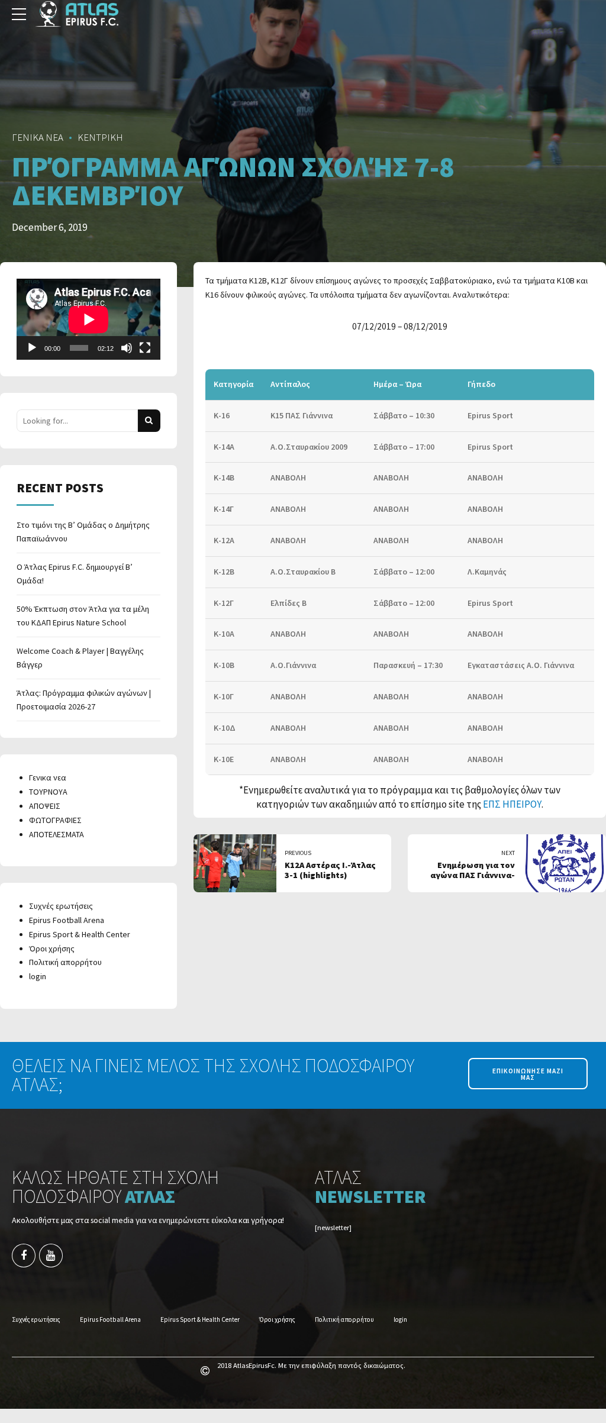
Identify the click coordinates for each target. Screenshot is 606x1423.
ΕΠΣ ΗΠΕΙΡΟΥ (512, 804)
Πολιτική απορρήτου (65, 962)
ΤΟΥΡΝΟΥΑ (48, 791)
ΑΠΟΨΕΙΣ (44, 806)
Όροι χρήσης (52, 948)
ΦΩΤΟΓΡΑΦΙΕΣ (55, 820)
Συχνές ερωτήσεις (61, 906)
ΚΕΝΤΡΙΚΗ (100, 137)
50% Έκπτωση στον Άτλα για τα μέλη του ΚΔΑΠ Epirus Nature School (83, 616)
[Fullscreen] (145, 348)
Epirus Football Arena (66, 920)
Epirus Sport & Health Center (79, 934)
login (37, 976)
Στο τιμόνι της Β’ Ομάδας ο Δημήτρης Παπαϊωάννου (83, 531)
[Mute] (127, 348)
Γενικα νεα (47, 777)
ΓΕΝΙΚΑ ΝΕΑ (37, 137)
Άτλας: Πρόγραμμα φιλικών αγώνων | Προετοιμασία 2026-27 (84, 700)
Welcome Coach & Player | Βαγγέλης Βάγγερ (80, 658)
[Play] (32, 348)
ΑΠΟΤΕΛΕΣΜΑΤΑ (56, 834)
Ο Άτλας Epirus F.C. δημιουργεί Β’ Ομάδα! (75, 574)
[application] (88, 319)
